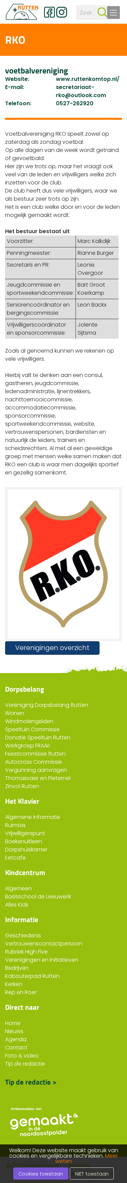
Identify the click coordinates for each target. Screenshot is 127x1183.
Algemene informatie (32, 817)
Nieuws (14, 1031)
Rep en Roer (21, 992)
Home (13, 1023)
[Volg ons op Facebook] (49, 12)
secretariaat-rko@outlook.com (81, 91)
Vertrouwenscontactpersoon (44, 943)
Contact (16, 1047)
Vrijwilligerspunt (25, 833)
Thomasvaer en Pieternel (37, 778)
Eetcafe (15, 858)
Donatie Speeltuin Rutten (37, 737)
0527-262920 (74, 103)
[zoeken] (102, 12)
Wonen (14, 713)
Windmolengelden (29, 721)
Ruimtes (15, 825)
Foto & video (22, 1055)
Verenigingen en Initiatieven (41, 960)
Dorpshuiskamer (26, 849)
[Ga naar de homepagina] (22, 12)
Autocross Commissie (33, 762)
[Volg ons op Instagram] (61, 12)
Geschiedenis (23, 935)
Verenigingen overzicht (52, 647)
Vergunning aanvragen (36, 770)
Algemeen (18, 888)
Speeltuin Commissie (32, 729)
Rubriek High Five (26, 952)
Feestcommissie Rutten (35, 754)
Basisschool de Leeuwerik (38, 896)
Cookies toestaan (40, 1173)
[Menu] (113, 12)
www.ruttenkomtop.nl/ (88, 79)
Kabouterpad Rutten (32, 976)
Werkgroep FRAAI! (27, 746)
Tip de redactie (25, 1064)
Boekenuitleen (23, 841)
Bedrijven (17, 968)
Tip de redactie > (31, 1081)
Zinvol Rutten (22, 786)
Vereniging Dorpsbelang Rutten (46, 705)
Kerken (13, 984)
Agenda (15, 1039)
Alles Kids (16, 905)
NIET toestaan (92, 1173)
